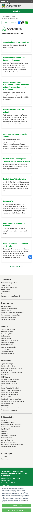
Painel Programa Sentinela (9, 392)
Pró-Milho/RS (5, 429)
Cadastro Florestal (7, 332)
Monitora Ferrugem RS (8, 381)
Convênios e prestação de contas (12, 444)
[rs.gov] (4, 1)
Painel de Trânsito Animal (9, 395)
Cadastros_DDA (6, 334)
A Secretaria (6, 280)
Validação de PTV (7, 351)
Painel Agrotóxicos (7, 386)
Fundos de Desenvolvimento (10, 427)
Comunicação (6, 454)
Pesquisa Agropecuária (8, 317)
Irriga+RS (4, 420)
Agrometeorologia (7, 364)
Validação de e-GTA (7, 354)
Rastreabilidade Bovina (8, 447)
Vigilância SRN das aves (9, 397)
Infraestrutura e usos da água (10, 315)
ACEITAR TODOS (16, 505)
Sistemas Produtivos (8, 319)
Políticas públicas (7, 417)
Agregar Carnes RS (7, 440)
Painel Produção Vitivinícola (10, 388)
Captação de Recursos (8, 442)
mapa (17, 483)
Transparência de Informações (11, 408)
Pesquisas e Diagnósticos (9, 340)
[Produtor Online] (16, 11)
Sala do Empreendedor (8, 347)
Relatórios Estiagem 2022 (9, 403)
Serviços (4, 326)
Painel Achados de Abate (9, 384)
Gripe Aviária (5, 375)
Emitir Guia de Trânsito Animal (14, 179)
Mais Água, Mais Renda (8, 436)
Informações (6, 361)
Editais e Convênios (7, 422)
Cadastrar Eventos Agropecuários (16, 42)
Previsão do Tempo (7, 343)
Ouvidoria (4, 294)
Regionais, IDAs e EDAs (9, 287)
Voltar (5, 22)
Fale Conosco (5, 459)
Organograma (5, 289)
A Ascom (4, 457)
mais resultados (16, 267)
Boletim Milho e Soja (8, 366)
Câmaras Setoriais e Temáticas (11, 424)
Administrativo (6, 306)
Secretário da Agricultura (9, 283)
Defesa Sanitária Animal (9, 308)
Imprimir (13, 22)
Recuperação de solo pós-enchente (12, 401)
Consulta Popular (6, 438)
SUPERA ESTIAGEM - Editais (10, 345)
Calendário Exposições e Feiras (11, 368)
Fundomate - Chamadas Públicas (11, 373)
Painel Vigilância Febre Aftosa (11, 390)
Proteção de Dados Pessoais (10, 296)
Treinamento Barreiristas (9, 410)
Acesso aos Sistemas (8, 329)
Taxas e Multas (6, 349)
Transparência (5, 292)
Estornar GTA (8, 201)
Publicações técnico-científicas (11, 399)
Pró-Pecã (4, 433)
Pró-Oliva (4, 431)
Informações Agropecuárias (10, 379)
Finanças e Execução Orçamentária (12, 313)
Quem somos (5, 285)
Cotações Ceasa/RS (7, 370)
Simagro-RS (5, 406)
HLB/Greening (5, 377)
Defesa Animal (6, 336)
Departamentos (7, 303)
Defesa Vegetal (6, 310)
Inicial (13, 16)
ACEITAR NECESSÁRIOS (16, 510)
